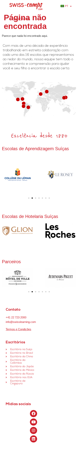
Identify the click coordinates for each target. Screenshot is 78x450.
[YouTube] (33, 422)
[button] (28, 198)
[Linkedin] (33, 438)
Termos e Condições (18, 329)
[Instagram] (33, 430)
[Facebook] (33, 413)
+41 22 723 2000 (16, 317)
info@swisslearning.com (21, 321)
